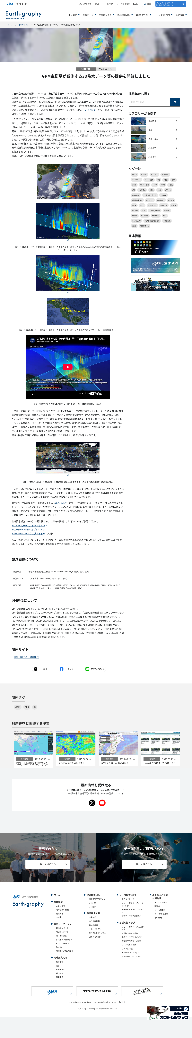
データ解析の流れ (129, 944)
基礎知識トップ (127, 922)
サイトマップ (21, 4)
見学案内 (158, 917)
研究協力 (92, 906)
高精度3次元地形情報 (64, 951)
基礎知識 (180, 14)
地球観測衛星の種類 (130, 933)
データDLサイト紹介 (130, 952)
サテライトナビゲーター (165, 4)
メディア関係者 (85, 4)
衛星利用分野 (142, 14)
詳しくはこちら (48, 864)
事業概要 (72, 14)
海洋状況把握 (61, 935)
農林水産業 (93, 925)
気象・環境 (60, 969)
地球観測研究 (123, 14)
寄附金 (58, 917)
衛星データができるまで (132, 937)
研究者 (97, 4)
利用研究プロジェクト (98, 899)
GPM (17, 707)
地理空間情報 (94, 921)
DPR (27, 707)
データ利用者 (108, 4)
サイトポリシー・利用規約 (80, 1002)
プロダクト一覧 (128, 899)
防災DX (59, 947)
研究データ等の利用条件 (132, 916)
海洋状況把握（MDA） (98, 932)
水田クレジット (62, 931)
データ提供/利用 (162, 14)
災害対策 (92, 917)
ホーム (10, 24)
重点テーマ (88, 14)
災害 (58, 965)
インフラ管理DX (62, 943)
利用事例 (59, 977)
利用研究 (59, 973)
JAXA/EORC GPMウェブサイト (27, 529)
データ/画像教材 (123, 4)
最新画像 (59, 961)
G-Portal (88, 109)
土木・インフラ (95, 929)
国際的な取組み (95, 936)
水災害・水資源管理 (64, 939)
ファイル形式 (127, 948)
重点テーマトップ (63, 923)
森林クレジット (62, 928)
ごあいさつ (60, 905)
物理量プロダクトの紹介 (132, 941)
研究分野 (92, 902)
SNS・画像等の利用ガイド (105, 1002)
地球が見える (105, 14)
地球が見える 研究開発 (26, 657)
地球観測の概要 (62, 909)
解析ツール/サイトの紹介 (132, 956)
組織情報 (59, 913)
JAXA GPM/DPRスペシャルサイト (28, 525)
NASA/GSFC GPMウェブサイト (27, 533)
